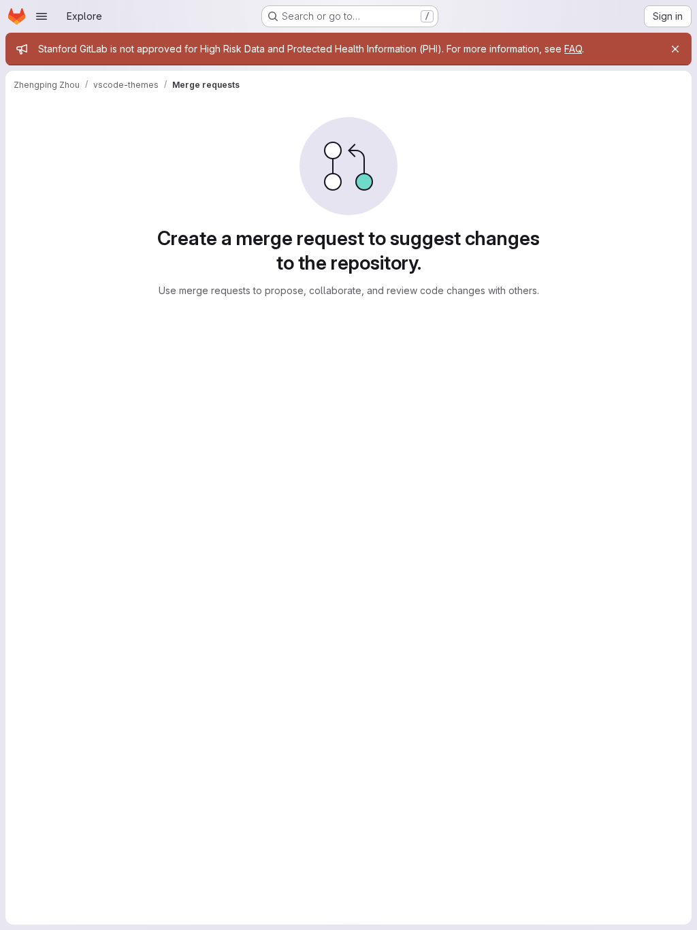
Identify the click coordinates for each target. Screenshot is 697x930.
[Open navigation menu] (41, 16)
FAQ (573, 48)
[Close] (675, 49)
